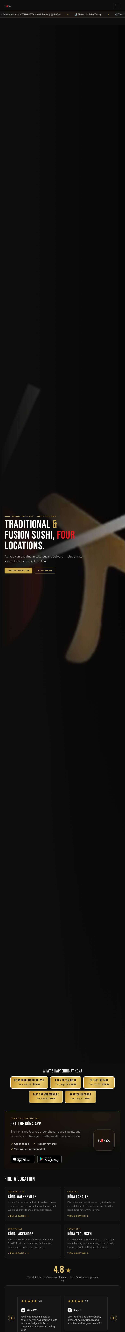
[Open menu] (116, 6)
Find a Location (18, 570)
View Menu (45, 570)
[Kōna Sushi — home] (8, 5)
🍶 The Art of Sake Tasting (57, 14)
